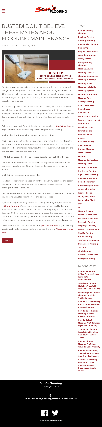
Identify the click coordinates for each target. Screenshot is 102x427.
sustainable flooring (88, 244)
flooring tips (84, 98)
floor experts (84, 153)
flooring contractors (88, 160)
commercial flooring (88, 44)
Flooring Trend (85, 164)
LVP (80, 204)
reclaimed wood (86, 127)
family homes (84, 59)
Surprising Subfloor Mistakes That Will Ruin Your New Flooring (89, 286)
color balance (84, 145)
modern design (85, 211)
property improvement (89, 120)
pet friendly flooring (88, 218)
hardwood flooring (87, 171)
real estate (83, 123)
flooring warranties (87, 167)
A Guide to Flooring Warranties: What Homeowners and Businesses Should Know (87, 365)
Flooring (82, 156)
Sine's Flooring (51, 383)
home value (83, 113)
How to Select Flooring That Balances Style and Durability (89, 323)
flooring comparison (88, 76)
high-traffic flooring (88, 175)
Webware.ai (57, 420)
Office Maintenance (87, 215)
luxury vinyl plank (86, 200)
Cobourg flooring (86, 40)
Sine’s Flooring (63, 126)
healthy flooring (86, 102)
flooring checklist (86, 72)
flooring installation (87, 87)
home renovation (86, 182)
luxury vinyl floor (86, 196)
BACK (7, 240)
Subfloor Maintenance (88, 240)
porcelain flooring (86, 222)
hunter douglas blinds (89, 185)
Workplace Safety (86, 258)
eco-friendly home (87, 55)
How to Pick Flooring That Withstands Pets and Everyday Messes (88, 353)
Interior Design (85, 193)
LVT (80, 207)
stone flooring (85, 236)
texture (82, 247)
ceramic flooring (86, 142)
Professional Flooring (88, 116)
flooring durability (87, 80)
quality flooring (85, 233)
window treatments (88, 255)
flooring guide (85, 83)
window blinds (85, 134)
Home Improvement (87, 178)
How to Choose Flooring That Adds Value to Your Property (89, 344)
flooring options (86, 91)
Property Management (89, 229)
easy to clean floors (88, 51)
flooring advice (85, 69)
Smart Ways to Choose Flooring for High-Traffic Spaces (89, 295)
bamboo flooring (86, 37)
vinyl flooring (84, 251)
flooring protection (87, 94)
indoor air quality (86, 189)
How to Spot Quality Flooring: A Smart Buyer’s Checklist (88, 314)
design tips (83, 48)
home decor (84, 109)
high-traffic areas (86, 105)
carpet (81, 138)
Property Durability (87, 226)
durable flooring (86, 149)
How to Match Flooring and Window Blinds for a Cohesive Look (89, 304)
